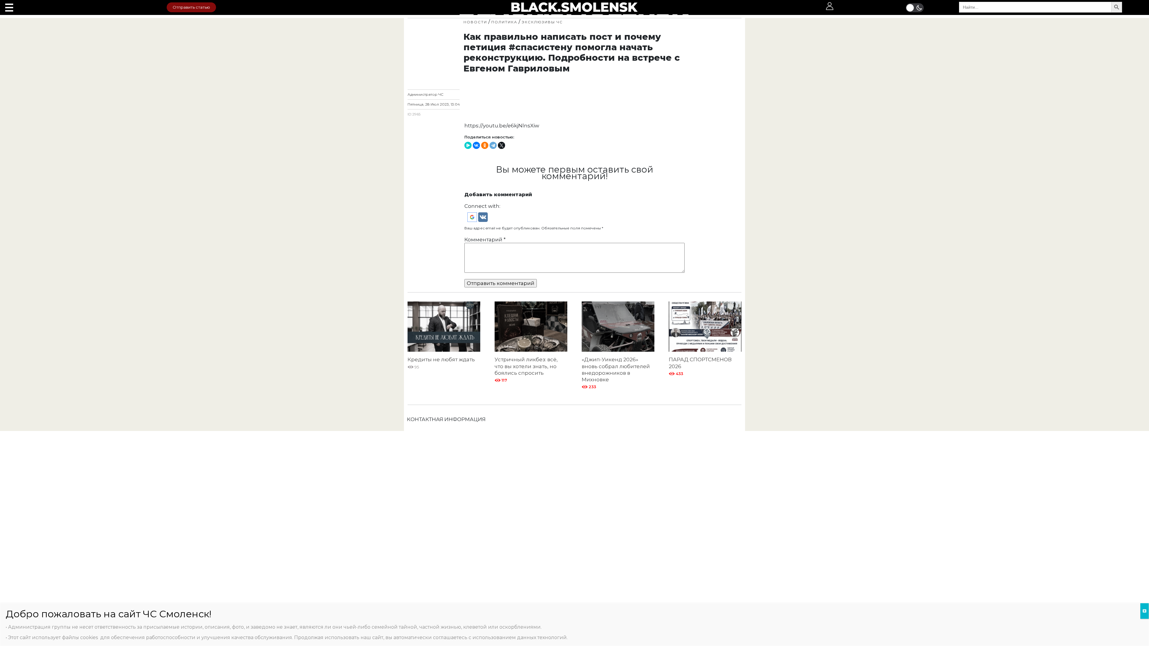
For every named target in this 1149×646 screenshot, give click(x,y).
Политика (504, 22)
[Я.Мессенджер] (468, 145)
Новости (475, 22)
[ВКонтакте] (476, 145)
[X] (501, 145)
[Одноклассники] (484, 145)
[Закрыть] (1144, 611)
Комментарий (485, 240)
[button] (472, 217)
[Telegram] (493, 145)
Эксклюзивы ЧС (542, 22)
